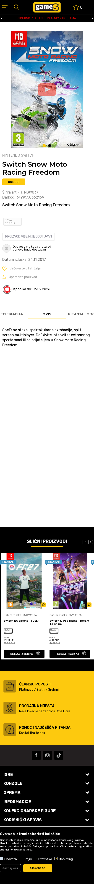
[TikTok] (58, 755)
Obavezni (11, 859)
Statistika (45, 859)
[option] (47, 89)
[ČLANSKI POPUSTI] (9, 686)
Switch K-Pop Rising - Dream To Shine (69, 622)
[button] (16, 7)
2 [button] (50, 145)
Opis (46, 314)
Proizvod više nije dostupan (28, 236)
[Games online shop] (47, 7)
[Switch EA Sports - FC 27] (24, 581)
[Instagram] (47, 755)
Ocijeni (13, 182)
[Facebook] (36, 755)
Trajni (28, 859)
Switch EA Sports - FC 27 (21, 620)
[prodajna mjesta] (9, 708)
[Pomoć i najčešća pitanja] (9, 729)
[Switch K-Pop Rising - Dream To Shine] (70, 581)
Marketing (66, 859)
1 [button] (44, 145)
